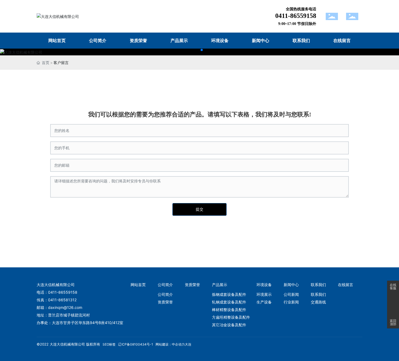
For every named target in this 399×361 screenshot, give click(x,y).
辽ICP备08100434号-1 (135, 344)
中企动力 (178, 344)
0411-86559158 (295, 15)
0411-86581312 (62, 299)
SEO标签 (109, 344)
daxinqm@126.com (65, 307)
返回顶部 (393, 322)
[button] (197, 50)
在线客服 (393, 286)
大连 (188, 344)
